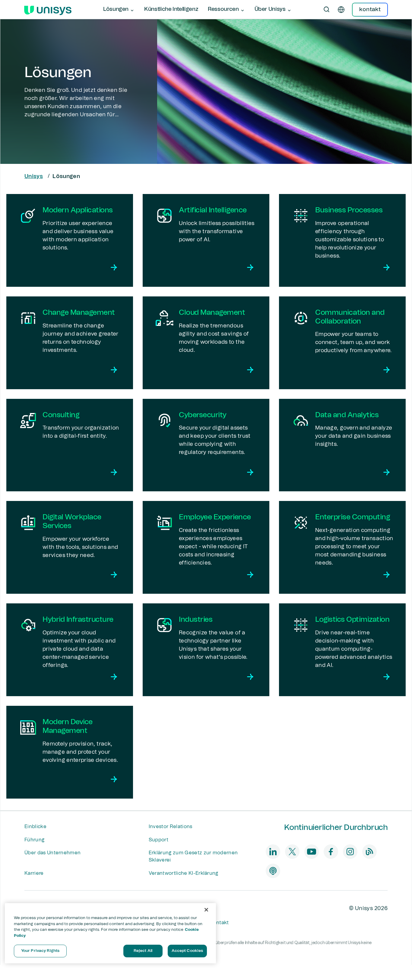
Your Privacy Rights (40, 951)
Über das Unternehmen (52, 852)
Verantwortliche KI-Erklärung (183, 873)
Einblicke (35, 826)
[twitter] (292, 851)
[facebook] (331, 851)
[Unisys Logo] (47, 10)
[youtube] (311, 851)
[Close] (206, 909)
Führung (34, 839)
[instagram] (350, 851)
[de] (341, 9)
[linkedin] (273, 851)
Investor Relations (170, 826)
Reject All (143, 951)
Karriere (34, 873)
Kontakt (219, 922)
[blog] (369, 851)
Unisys (33, 176)
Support (158, 839)
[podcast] (273, 871)
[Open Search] (326, 9)
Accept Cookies (187, 951)
